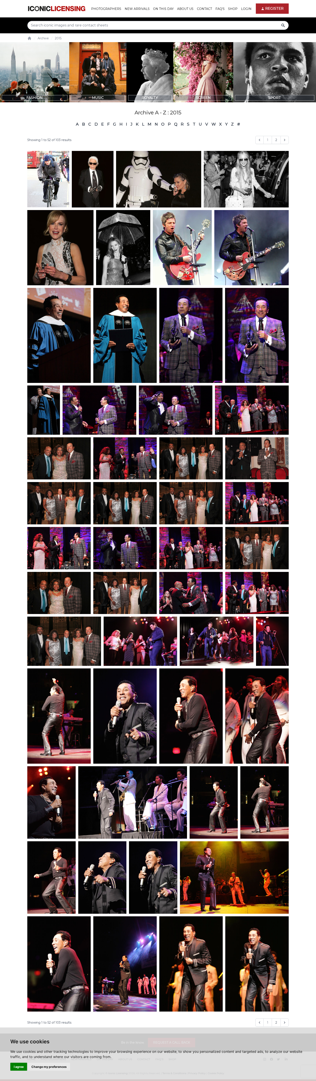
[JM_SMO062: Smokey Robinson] (59, 458)
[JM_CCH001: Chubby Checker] (216, 641)
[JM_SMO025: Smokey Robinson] (191, 964)
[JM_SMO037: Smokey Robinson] (59, 716)
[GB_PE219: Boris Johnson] (48, 179)
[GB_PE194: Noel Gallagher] (182, 247)
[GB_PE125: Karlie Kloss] (123, 247)
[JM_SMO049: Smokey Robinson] (191, 335)
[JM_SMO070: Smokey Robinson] (257, 548)
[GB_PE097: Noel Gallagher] (251, 247)
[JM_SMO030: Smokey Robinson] (125, 716)
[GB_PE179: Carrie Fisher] (158, 179)
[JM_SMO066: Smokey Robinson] (125, 503)
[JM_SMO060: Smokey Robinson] (191, 548)
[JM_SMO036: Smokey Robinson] (214, 802)
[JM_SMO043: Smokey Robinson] (51, 802)
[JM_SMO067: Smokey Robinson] (59, 503)
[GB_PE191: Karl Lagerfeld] (93, 179)
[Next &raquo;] (285, 140)
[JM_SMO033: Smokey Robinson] (132, 802)
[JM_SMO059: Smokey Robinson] (257, 503)
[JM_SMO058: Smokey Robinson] (252, 410)
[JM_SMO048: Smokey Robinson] (257, 335)
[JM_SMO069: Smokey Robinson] (191, 503)
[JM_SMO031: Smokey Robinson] (153, 877)
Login (246, 9)
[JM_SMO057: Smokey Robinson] (257, 593)
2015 (58, 38)
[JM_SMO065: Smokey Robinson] (191, 458)
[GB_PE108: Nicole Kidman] (60, 247)
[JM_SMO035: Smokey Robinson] (51, 877)
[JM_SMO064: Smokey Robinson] (64, 641)
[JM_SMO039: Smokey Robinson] (59, 964)
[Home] (29, 38)
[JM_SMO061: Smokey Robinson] (257, 458)
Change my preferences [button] (49, 1067)
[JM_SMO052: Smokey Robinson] (125, 548)
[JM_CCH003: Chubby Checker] (272, 641)
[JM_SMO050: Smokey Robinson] (99, 410)
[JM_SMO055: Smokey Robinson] (125, 458)
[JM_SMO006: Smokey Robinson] (125, 964)
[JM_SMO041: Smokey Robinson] (257, 716)
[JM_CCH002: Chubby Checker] (140, 641)
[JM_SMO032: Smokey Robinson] (102, 877)
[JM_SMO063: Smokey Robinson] (59, 593)
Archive (43, 38)
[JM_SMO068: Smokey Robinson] (125, 593)
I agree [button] (19, 1067)
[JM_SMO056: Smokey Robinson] (191, 593)
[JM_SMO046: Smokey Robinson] (125, 335)
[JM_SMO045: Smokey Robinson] (43, 410)
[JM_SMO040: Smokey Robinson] (191, 716)
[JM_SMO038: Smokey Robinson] (264, 802)
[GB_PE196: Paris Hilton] (246, 179)
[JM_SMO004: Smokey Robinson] (234, 877)
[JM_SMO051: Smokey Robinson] (176, 410)
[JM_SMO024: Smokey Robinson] (257, 964)
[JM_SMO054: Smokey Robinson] (59, 548)
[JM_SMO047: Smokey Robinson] (59, 335)
